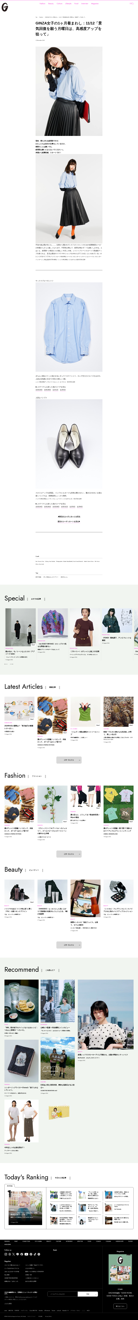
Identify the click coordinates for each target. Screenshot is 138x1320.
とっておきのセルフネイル (12, 1268)
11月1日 (55, 390)
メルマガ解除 (8, 1303)
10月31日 (64, 507)
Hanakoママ (65, 1310)
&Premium (47, 1310)
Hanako (41, 1310)
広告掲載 (40, 1316)
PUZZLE (130, 1241)
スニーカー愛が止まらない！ (12, 1265)
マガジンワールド (31, 1316)
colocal (59, 1310)
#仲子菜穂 (38, 577)
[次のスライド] (9, 664)
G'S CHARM (38, 1241)
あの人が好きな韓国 (30, 1281)
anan (5, 1310)
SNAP (16, 1241)
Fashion (41, 17)
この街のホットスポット (32, 1278)
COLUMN (108, 1241)
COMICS (98, 1241)
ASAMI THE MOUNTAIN (11, 1278)
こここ (83, 1310)
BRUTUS (11, 1310)
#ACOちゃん (64, 577)
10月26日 (47, 507)
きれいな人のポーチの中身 (12, 1271)
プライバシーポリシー (25, 1297)
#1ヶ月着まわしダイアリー (51, 577)
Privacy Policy (48, 1316)
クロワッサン (24, 1310)
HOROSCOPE (119, 1241)
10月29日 (47, 390)
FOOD (89, 1241)
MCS (88, 1310)
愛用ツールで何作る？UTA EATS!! (34, 1271)
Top (36, 17)
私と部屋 (7, 1275)
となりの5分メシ (30, 1268)
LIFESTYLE (80, 1241)
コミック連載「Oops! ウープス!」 (34, 1265)
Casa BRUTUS (33, 1310)
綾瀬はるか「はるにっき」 (12, 1281)
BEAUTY (49, 1241)
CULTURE (58, 1241)
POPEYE (17, 1310)
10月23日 (39, 390)
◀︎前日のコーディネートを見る (69, 516)
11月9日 (80, 507)
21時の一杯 (28, 1275)
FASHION (7, 1241)
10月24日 (39, 507)
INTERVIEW (69, 1241)
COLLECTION (26, 1241)
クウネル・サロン (75, 1310)
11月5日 (63, 390)
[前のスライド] (6, 664)
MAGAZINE (7, 1244)
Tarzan (53, 1310)
